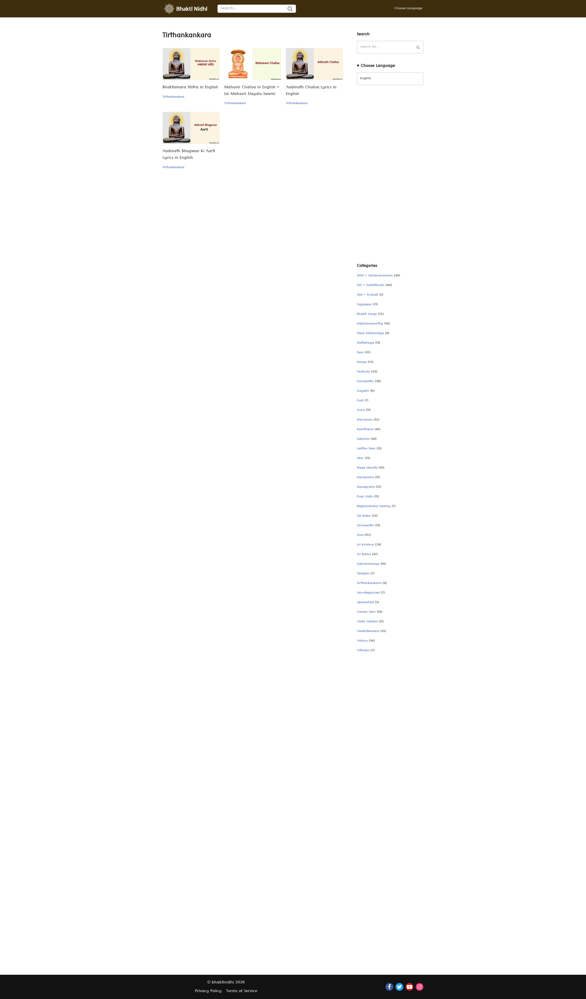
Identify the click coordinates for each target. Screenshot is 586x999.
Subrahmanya (368, 564)
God (360, 401)
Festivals (363, 372)
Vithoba (363, 650)
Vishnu (362, 641)
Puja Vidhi (365, 497)
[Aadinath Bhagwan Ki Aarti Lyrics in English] (191, 128)
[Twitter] (399, 987)
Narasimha (365, 477)
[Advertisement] (390, 177)
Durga (362, 362)
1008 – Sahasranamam (375, 276)
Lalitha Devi (366, 449)
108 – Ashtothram (370, 285)
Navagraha (366, 487)
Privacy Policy (208, 991)
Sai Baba (364, 516)
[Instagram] (419, 987)
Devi (360, 352)
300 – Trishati (367, 295)
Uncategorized (368, 593)
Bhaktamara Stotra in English (190, 88)
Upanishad (365, 602)
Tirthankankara (173, 97)
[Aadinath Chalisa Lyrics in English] (314, 64)
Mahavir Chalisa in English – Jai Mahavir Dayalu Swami (251, 91)
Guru (361, 410)
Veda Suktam (367, 622)
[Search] (290, 9)
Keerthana (365, 429)
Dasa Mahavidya (370, 333)
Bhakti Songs (367, 314)
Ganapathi (365, 381)
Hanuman (364, 420)
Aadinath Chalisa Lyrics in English (311, 91)
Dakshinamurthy (370, 324)
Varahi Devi (366, 612)
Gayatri (363, 391)
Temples (363, 574)
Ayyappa (364, 304)
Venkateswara (368, 631)
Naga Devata (367, 468)
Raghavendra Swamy (374, 506)
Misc (360, 458)
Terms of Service (241, 991)
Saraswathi (365, 525)
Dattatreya (365, 343)
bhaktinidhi (223, 983)
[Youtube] (409, 987)
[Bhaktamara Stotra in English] (191, 64)
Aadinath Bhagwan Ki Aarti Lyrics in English (189, 154)
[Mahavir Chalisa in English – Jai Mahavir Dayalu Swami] (253, 64)
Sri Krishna (365, 545)
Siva (360, 535)
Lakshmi (363, 439)
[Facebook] (389, 987)
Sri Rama (364, 554)
